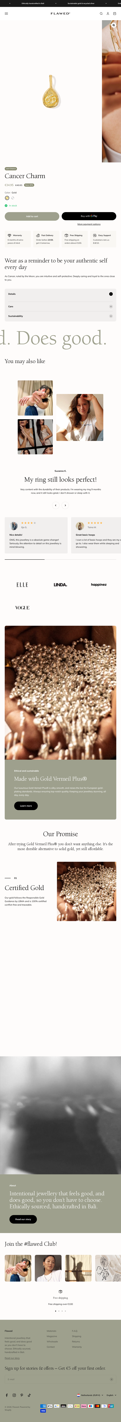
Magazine (52, 1336)
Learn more (26, 805)
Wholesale (52, 1341)
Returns (76, 1341)
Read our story (23, 1219)
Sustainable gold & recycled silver (51, 3)
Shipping (76, 1336)
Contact (51, 1346)
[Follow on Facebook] (7, 1395)
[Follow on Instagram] (14, 1395)
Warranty (77, 1346)
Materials (51, 1331)
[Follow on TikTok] (29, 1395)
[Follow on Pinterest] (22, 1395)
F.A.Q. (75, 1331)
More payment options (88, 224)
